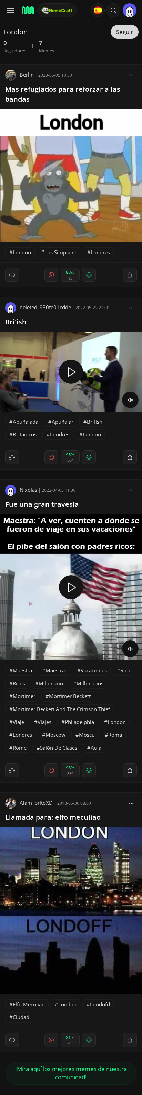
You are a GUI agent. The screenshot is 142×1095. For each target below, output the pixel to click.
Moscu (87, 734)
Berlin (27, 74)
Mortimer (24, 696)
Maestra (22, 670)
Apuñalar (62, 421)
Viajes (44, 721)
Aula (96, 747)
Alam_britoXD (36, 802)
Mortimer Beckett (70, 696)
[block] (131, 74)
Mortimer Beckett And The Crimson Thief (61, 709)
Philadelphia (79, 721)
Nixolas (28, 489)
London (22, 252)
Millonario (51, 683)
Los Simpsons (60, 252)
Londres (100, 252)
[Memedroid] (27, 10)
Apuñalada (25, 421)
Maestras (56, 670)
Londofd (100, 1004)
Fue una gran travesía (42, 504)
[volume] (130, 400)
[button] (113, 10)
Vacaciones (94, 670)
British (94, 421)
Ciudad (21, 1017)
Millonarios (90, 683)
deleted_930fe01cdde (45, 307)
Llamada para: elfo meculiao (53, 817)
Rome (20, 747)
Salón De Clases (58, 747)
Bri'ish (16, 321)
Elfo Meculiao (29, 1004)
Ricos (19, 683)
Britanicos (25, 434)
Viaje (18, 721)
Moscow (55, 734)
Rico (125, 670)
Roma (115, 734)
